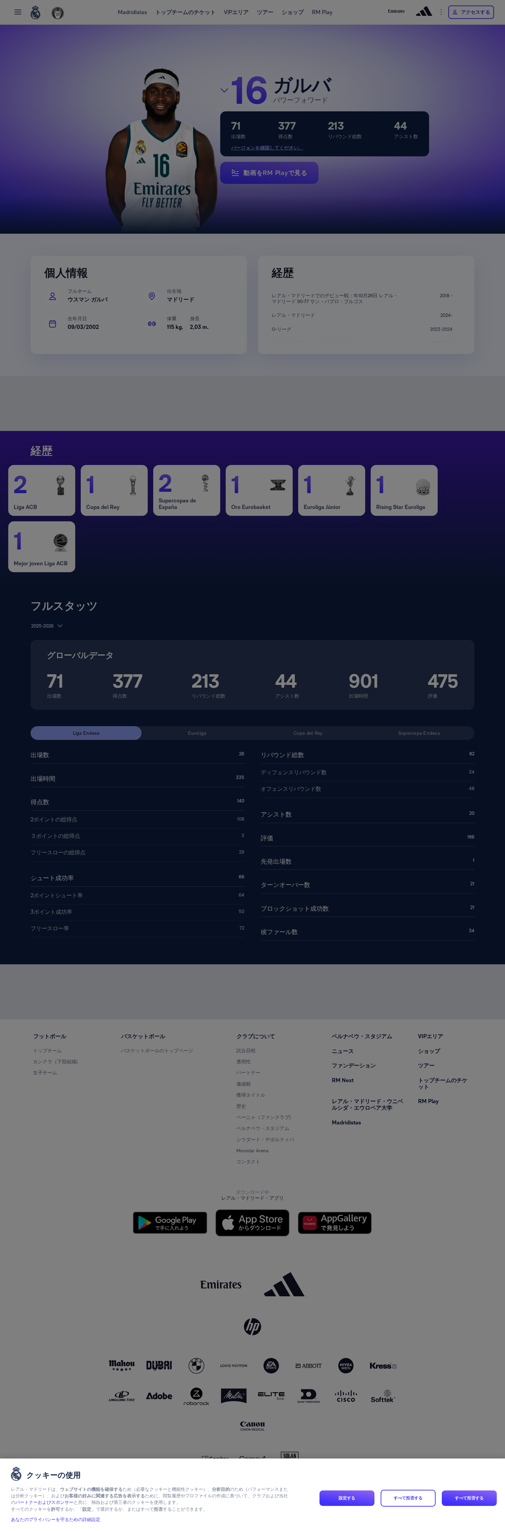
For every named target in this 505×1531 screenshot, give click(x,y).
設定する (347, 1498)
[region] (252, 1494)
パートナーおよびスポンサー (44, 1502)
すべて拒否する (408, 1498)
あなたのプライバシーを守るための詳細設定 (55, 1519)
